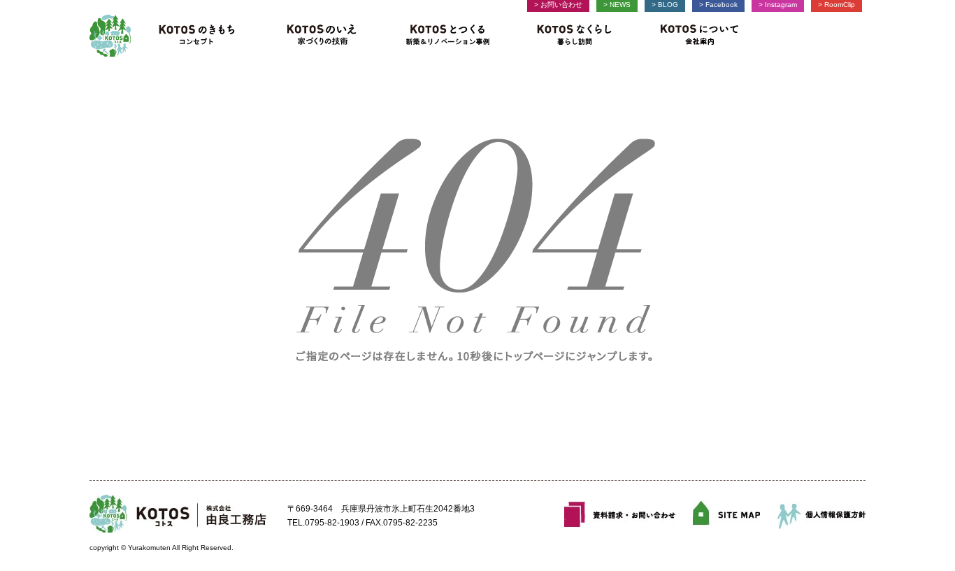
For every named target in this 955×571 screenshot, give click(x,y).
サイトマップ (726, 514)
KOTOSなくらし (574, 36)
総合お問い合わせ (619, 514)
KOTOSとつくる (448, 36)
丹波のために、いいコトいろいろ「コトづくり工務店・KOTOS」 (110, 36)
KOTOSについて (694, 36)
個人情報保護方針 (821, 514)
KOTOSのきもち (201, 36)
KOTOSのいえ (322, 36)
